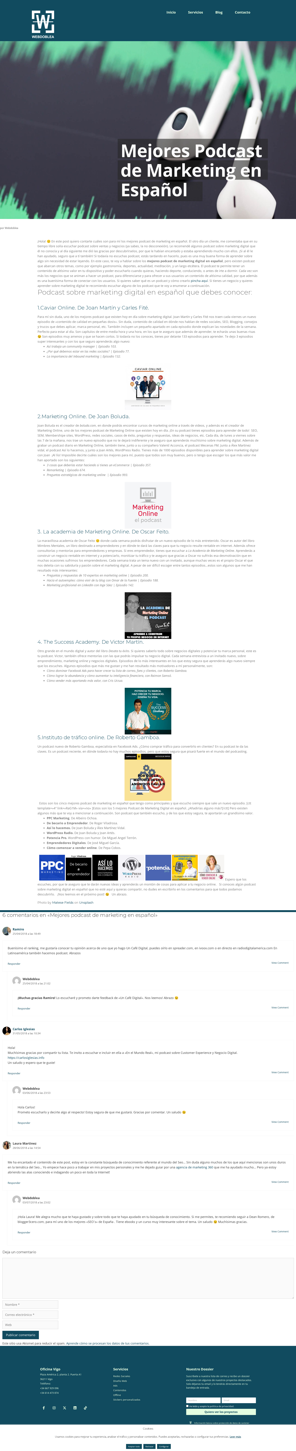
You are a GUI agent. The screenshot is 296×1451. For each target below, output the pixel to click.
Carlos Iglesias (24, 1029)
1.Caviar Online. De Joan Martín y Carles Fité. (93, 308)
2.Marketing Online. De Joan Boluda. (84, 416)
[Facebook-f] (43, 1408)
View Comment (280, 962)
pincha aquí (199, 281)
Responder (14, 963)
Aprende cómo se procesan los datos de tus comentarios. (108, 1343)
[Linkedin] (75, 1408)
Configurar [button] (164, 1446)
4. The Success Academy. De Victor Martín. (91, 642)
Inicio (171, 12)
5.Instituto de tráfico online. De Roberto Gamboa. (99, 737)
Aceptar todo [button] (134, 1446)
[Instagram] (54, 1408)
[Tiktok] (85, 1408)
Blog (219, 12)
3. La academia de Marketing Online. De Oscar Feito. (103, 531)
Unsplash (86, 903)
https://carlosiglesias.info (26, 1058)
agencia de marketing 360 (194, 1167)
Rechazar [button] (149, 1446)
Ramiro (18, 929)
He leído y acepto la (211, 1406)
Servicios (195, 12)
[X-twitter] (64, 1408)
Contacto (242, 12)
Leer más (235, 1436)
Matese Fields (62, 903)
